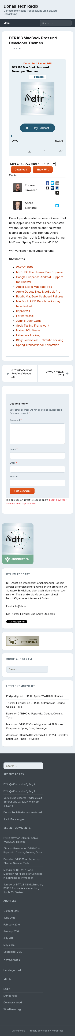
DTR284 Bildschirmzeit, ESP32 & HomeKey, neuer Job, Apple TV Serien (23, 888)
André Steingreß (45, 613)
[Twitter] (51, 182)
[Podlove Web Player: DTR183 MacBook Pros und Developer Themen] (37, 107)
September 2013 (12, 951)
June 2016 (9, 917)
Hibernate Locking (28, 335)
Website (14, 476)
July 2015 (8, 938)
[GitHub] (46, 187)
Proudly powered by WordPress (46, 1030)
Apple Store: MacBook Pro (34, 286)
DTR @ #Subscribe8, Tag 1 (19, 791)
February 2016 (11, 924)
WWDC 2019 (24, 267)
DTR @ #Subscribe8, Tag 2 (19, 784)
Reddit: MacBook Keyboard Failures (39, 296)
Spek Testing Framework (32, 325)
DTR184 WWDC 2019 (57, 373)
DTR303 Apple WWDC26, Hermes (43, 696)
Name (14, 449)
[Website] (56, 182)
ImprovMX (23, 311)
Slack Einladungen (14, 819)
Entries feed (10, 995)
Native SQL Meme (28, 330)
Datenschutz (18, 1030)
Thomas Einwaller (20, 613)
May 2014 (8, 944)
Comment (16, 420)
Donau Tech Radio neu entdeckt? (22, 812)
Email (13, 463)
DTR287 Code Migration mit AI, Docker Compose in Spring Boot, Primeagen (23, 873)
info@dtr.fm (19, 606)
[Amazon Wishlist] (56, 192)
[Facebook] (46, 182)
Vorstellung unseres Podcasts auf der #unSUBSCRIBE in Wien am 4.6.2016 (22, 801)
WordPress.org (12, 1009)
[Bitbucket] (51, 187)
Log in (6, 988)
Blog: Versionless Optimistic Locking (39, 340)
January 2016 (11, 931)
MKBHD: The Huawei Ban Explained (40, 272)
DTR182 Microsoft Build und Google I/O (19, 373)
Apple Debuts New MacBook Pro (38, 291)
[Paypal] (56, 187)
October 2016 (11, 910)
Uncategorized (12, 970)
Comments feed (12, 1002)
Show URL (42, 169)
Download (21, 169)
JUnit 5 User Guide (28, 320)
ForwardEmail (25, 316)
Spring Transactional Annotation (37, 345)
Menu (6, 22)
